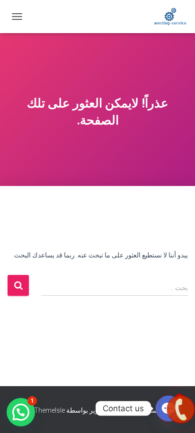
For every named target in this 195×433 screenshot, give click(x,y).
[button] (21, 412)
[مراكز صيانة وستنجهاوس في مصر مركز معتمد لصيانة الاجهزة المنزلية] (166, 16)
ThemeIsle (49, 410)
